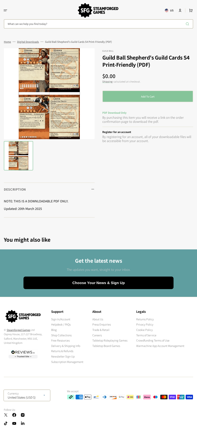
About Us (97, 319)
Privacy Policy (144, 324)
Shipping (107, 81)
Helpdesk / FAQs (61, 324)
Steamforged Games (18, 330)
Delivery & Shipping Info (65, 346)
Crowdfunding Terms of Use (152, 340)
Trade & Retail (100, 330)
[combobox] (98, 24)
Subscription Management (67, 362)
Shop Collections (61, 335)
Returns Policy (145, 319)
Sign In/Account (60, 319)
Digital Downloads (28, 42)
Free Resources (60, 340)
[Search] (188, 24)
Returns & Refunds (62, 351)
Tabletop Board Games (106, 346)
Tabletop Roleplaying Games (109, 340)
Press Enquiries (101, 324)
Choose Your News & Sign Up (98, 283)
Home (7, 42)
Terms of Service (146, 335)
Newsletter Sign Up (63, 356)
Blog (54, 330)
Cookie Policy (144, 330)
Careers (97, 335)
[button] (5, 10)
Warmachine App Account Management (160, 346)
